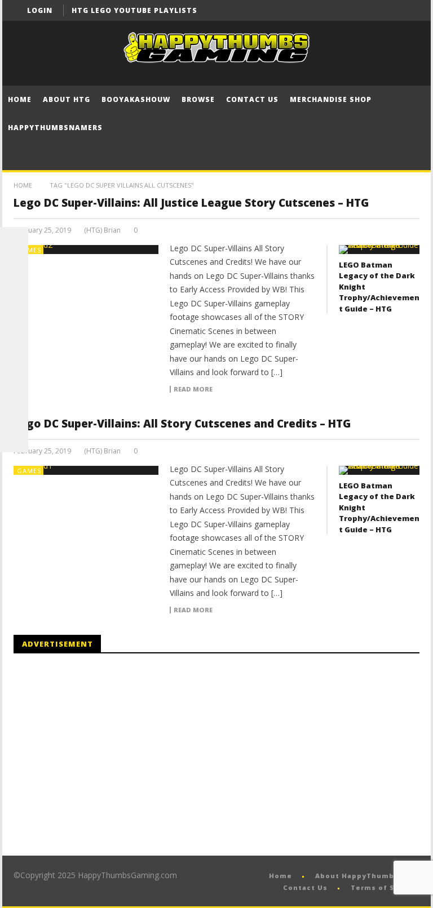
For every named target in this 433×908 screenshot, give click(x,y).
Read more (193, 389)
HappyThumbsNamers (55, 127)
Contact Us (252, 99)
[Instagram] (14, 382)
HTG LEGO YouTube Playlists (134, 10)
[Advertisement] (108, 755)
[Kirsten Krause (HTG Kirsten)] (14, 438)
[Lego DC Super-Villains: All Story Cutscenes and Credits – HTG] (86, 470)
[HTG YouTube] (14, 269)
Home (20, 99)
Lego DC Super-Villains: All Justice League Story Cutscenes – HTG (191, 202)
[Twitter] (409, 10)
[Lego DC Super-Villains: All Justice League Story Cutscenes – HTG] (86, 249)
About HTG (66, 99)
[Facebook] (367, 10)
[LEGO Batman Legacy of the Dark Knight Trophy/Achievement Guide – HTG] (379, 249)
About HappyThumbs (357, 875)
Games (29, 250)
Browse (198, 99)
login (39, 10)
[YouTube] (388, 10)
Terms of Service (385, 887)
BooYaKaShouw (135, 99)
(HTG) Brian (102, 230)
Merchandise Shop (331, 99)
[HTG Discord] (14, 325)
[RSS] (14, 410)
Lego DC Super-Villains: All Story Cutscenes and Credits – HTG (182, 423)
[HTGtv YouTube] (14, 297)
